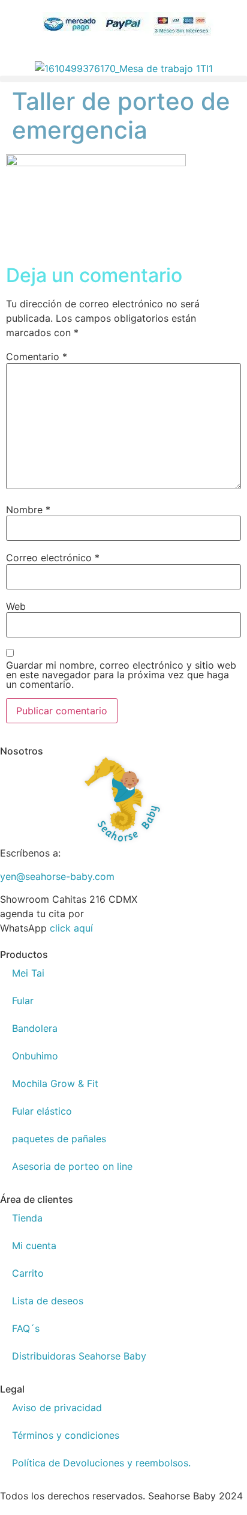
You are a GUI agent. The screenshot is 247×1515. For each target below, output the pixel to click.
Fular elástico (42, 1111)
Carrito (28, 1273)
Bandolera (35, 1028)
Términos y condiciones (65, 1435)
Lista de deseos (47, 1301)
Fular (23, 1001)
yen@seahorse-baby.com (57, 876)
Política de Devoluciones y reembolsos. (101, 1463)
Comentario (36, 356)
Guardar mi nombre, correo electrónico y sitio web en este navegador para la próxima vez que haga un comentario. (121, 674)
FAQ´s (26, 1328)
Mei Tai (28, 973)
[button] (123, 79)
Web (16, 606)
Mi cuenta (34, 1245)
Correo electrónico (53, 557)
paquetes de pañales (59, 1139)
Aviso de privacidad (57, 1408)
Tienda (27, 1218)
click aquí (71, 928)
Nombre (28, 509)
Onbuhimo (35, 1056)
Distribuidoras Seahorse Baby (79, 1356)
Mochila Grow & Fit (55, 1083)
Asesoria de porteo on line (72, 1166)
